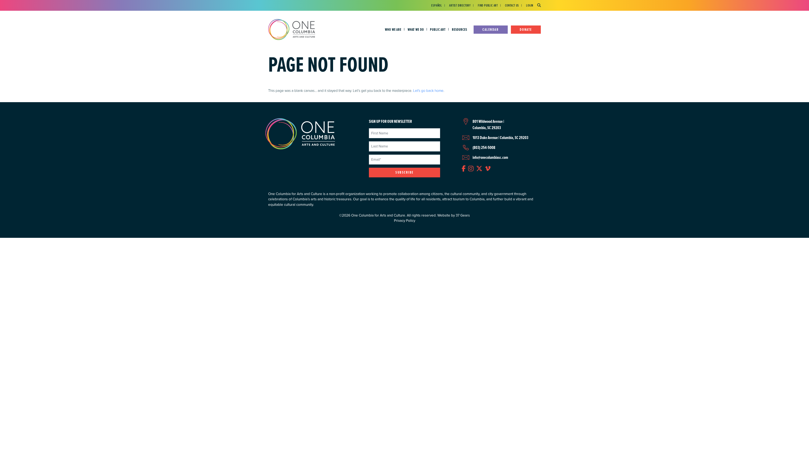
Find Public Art (488, 5)
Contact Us (512, 5)
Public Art (438, 29)
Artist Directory (460, 5)
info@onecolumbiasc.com (490, 157)
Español (436, 5)
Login (529, 5)
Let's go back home (428, 90)
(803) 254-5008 (484, 147)
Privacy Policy (404, 220)
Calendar (490, 29)
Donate (526, 29)
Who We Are (393, 29)
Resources (459, 29)
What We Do (416, 29)
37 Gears (463, 215)
